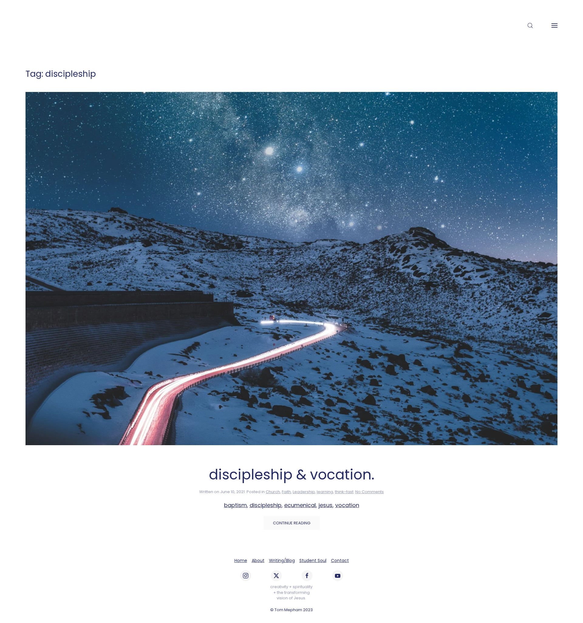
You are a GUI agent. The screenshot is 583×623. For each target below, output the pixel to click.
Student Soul (312, 560)
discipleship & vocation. (291, 474)
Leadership (304, 492)
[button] (530, 25)
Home (240, 560)
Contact (340, 560)
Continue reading (291, 523)
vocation (347, 505)
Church (273, 492)
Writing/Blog (282, 560)
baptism (235, 505)
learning (325, 492)
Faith (286, 492)
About (258, 560)
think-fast (344, 492)
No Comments (369, 492)
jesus (325, 505)
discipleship (265, 505)
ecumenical (300, 505)
